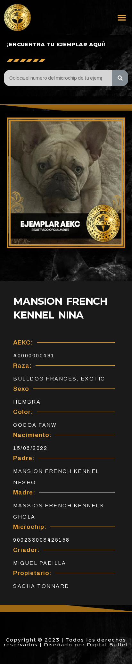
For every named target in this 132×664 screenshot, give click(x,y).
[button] (122, 17)
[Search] (120, 78)
